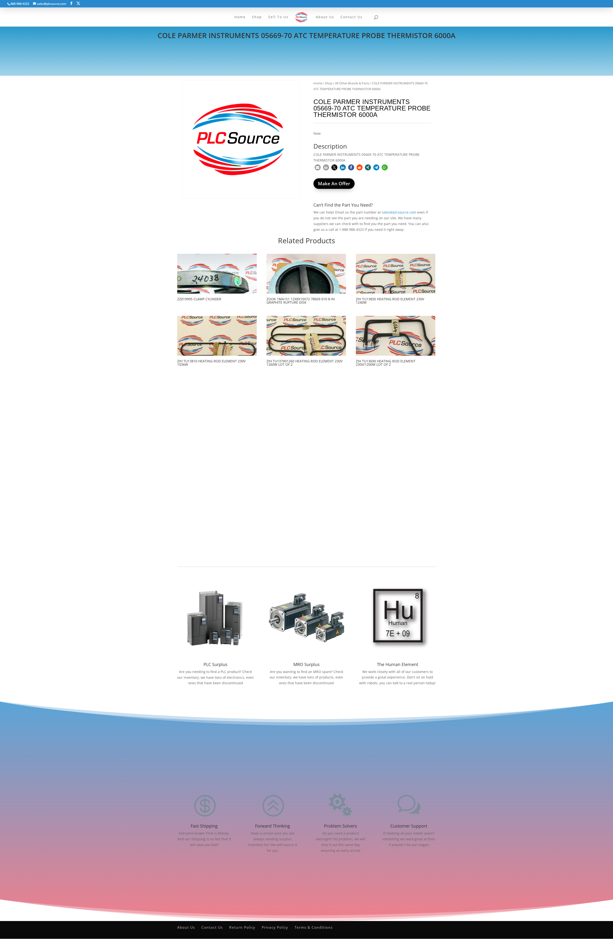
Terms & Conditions (314, 927)
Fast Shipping (204, 826)
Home (317, 83)
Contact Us (212, 927)
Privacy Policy (275, 927)
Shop (328, 83)
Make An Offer (334, 183)
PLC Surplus (215, 664)
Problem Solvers (340, 826)
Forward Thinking (272, 826)
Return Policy (242, 927)
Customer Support (408, 826)
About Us (186, 927)
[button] (318, 167)
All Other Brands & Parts (352, 83)
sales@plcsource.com (399, 212)
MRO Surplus (306, 664)
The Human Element (397, 664)
